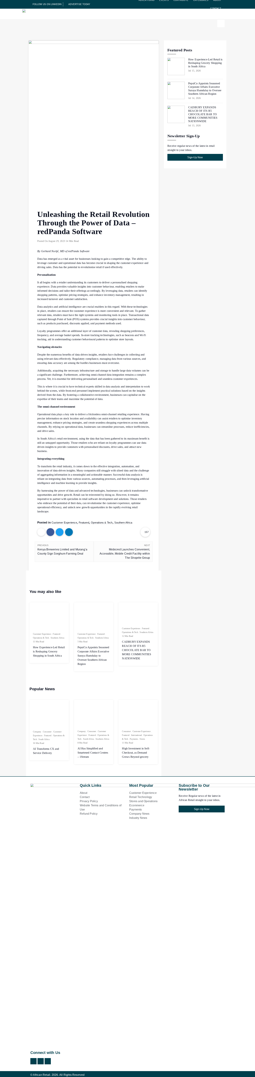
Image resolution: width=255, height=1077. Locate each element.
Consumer (47, 731)
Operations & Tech (101, 522)
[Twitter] (33, 1061)
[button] (221, 23)
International (136, 735)
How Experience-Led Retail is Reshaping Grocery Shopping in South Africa (49, 651)
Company (37, 731)
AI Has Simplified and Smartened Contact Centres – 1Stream (93, 752)
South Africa (44, 739)
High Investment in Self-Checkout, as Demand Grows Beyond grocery (136, 752)
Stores (142, 739)
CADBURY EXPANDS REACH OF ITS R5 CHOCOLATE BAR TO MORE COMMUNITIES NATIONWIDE (136, 650)
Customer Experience (64, 522)
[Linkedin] (48, 1061)
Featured (84, 522)
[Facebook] (40, 1061)
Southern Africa (123, 522)
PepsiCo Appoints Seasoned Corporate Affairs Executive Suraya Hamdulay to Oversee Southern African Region (93, 655)
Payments (134, 739)
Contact (215, 8)
